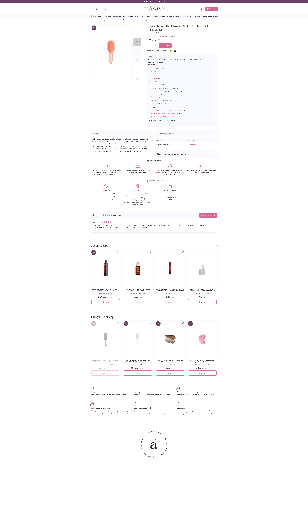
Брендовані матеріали (209, 16)
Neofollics (154, 78)
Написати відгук (208, 215)
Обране (100, 9)
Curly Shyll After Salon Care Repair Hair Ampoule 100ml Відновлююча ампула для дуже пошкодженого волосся (170, 290)
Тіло (136, 16)
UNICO (153, 103)
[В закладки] (129, 26)
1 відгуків (173, 36)
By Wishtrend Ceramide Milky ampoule (164, 113)
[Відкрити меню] (91, 9)
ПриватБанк (159, 172)
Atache (153, 71)
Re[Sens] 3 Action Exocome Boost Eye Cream (166, 110)
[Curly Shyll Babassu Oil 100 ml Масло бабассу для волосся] (138, 268)
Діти (152, 16)
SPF (148, 16)
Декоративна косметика (171, 16)
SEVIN (152, 75)
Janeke (153, 81)
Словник (108, 16)
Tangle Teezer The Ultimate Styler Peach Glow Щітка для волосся (132, 20)
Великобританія (193, 145)
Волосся (142, 16)
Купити (166, 45)
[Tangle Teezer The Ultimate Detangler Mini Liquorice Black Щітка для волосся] (105, 339)
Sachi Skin (154, 100)
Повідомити (106, 373)
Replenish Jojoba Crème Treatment (163, 97)
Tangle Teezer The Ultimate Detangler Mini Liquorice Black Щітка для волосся (105, 361)
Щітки (105, 20)
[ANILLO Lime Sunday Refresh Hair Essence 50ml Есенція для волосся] (202, 268)
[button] (137, 79)
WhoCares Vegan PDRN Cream (161, 117)
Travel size (196, 16)
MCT (177, 97)
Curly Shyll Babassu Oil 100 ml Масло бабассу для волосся (138, 290)
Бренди (100, 16)
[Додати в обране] (118, 252)
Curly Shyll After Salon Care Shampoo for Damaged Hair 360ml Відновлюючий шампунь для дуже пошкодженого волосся (105, 290)
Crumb (153, 91)
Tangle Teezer (155, 85)
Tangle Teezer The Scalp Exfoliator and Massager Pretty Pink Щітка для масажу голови (202, 361)
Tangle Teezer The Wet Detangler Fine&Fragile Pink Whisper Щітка (138, 361)
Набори (158, 16)
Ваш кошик (212, 9)
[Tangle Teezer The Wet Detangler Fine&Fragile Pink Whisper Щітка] (138, 339)
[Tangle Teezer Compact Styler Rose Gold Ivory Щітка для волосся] (170, 339)
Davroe (153, 95)
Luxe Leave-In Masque (208, 95)
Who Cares (154, 88)
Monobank (170, 172)
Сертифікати (186, 16)
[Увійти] (201, 9)
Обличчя (130, 16)
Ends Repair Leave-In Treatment (190, 97)
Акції (94, 16)
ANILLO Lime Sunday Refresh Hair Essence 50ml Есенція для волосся (202, 290)
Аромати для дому (119, 16)
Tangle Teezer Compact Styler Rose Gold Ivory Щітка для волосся (170, 361)
